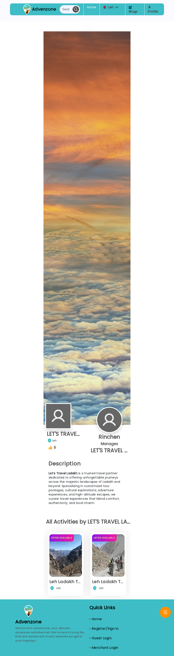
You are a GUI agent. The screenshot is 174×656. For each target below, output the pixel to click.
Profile (153, 11)
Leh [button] (111, 7)
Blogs (133, 11)
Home (91, 7)
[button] (116, 7)
